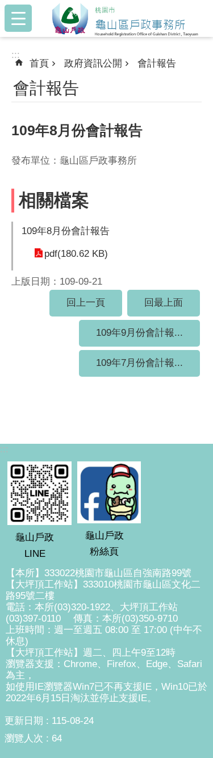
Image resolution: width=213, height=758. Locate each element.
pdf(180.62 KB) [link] (76, 253)
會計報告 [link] (156, 63)
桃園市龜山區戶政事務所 (124, 18)
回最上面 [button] (163, 302)
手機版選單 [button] (18, 18)
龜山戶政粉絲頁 (104, 543)
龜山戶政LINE (34, 545)
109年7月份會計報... (139, 362)
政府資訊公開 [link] (93, 63)
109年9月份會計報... (139, 332)
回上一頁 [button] (85, 302)
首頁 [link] (39, 63)
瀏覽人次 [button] (24, 738)
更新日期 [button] (24, 720)
